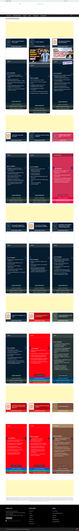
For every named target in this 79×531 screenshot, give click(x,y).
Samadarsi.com (15, 529)
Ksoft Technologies (26, 529)
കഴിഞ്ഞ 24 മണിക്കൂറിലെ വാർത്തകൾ (16, 108)
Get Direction (9, 518)
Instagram (31, 515)
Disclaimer (31, 521)
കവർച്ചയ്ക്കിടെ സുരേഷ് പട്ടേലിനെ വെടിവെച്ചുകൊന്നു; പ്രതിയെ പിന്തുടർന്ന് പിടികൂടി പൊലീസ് (64, 226)
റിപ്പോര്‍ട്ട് (24, 15)
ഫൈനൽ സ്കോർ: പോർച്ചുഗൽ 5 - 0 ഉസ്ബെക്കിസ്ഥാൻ (41, 316)
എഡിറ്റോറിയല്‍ (43, 15)
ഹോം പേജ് (9, 15)
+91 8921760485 (19, 515)
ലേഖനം (29, 15)
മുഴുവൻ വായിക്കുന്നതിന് (16, 101)
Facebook (31, 511)
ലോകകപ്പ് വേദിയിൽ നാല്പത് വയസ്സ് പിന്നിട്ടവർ (42, 406)
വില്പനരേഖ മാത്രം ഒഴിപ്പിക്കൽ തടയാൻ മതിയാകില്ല (64, 42)
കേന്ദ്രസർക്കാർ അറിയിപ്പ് (63, 406)
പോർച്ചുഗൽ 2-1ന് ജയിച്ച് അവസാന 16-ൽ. (18, 316)
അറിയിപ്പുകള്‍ (35, 15)
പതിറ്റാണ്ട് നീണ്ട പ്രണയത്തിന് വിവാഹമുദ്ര (17, 136)
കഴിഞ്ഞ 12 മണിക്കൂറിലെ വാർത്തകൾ (16, 106)
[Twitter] (65, 1)
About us (31, 517)
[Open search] (71, 15)
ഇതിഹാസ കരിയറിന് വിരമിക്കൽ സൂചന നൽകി (18, 42)
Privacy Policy (32, 523)
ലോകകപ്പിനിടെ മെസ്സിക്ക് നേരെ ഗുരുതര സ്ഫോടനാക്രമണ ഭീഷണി (18, 226)
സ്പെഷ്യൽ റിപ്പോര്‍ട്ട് (17, 15)
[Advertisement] (39, 30)
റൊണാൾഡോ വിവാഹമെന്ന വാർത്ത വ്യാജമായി (42, 136)
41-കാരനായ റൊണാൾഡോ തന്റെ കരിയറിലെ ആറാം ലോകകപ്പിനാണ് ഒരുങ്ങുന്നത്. (18, 406)
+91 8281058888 (12, 515)
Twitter (30, 513)
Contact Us (31, 519)
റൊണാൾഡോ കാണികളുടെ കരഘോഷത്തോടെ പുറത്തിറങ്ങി (41, 226)
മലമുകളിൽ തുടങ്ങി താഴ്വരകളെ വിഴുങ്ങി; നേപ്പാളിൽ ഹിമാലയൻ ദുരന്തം (64, 135)
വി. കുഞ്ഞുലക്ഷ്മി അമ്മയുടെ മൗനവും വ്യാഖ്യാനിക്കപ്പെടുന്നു (65, 316)
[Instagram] (67, 1)
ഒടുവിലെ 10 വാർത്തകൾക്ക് (16, 104)
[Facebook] (64, 1)
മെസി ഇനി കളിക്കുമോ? (39, 41)
